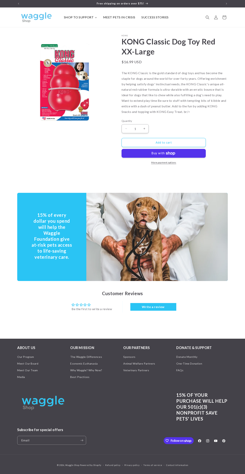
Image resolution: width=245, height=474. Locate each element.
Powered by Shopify (91, 465)
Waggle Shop (72, 465)
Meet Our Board (27, 363)
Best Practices (79, 377)
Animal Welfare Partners (139, 363)
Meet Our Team (27, 370)
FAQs (179, 370)
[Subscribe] (82, 440)
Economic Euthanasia (84, 363)
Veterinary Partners (136, 370)
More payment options (163, 162)
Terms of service (152, 465)
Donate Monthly (186, 356)
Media (21, 377)
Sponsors (129, 356)
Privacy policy (132, 465)
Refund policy (113, 465)
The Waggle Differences (86, 356)
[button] (207, 17)
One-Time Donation (189, 363)
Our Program (25, 356)
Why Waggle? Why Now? (86, 370)
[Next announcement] (226, 3)
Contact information (177, 465)
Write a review (153, 307)
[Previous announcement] (18, 3)
